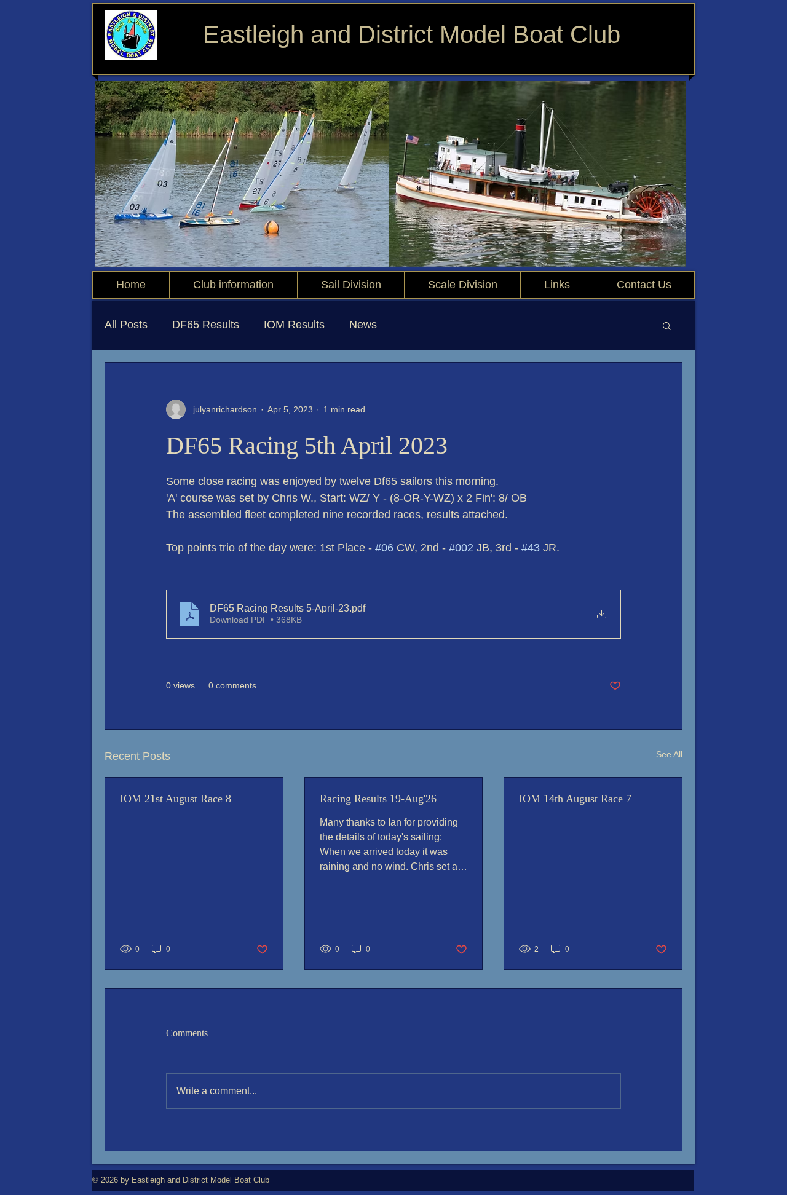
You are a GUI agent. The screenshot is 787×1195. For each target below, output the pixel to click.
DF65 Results (205, 324)
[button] (667, 325)
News (363, 324)
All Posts (126, 324)
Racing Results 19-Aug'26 (378, 798)
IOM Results (294, 324)
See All (669, 754)
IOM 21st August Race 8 (175, 798)
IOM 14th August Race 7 (575, 798)
